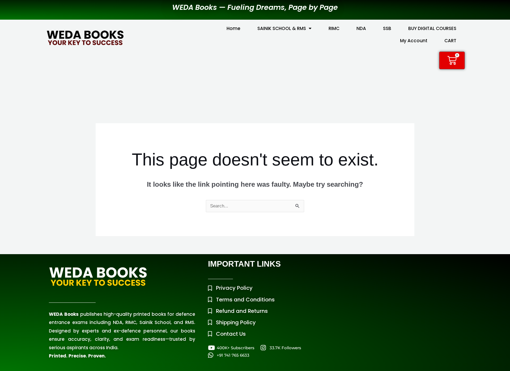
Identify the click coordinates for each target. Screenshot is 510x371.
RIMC (334, 28)
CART (450, 40)
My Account (413, 40)
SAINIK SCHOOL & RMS (281, 28)
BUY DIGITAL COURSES (432, 28)
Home (233, 28)
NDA (361, 28)
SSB (387, 28)
